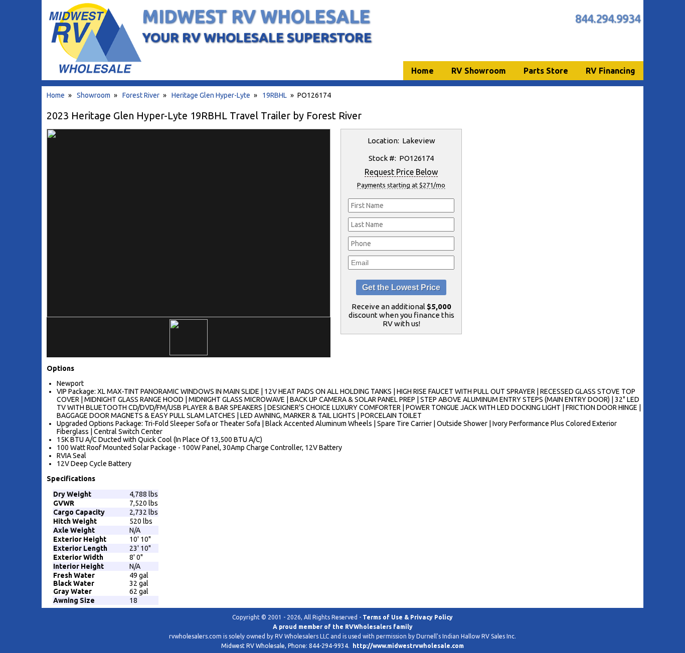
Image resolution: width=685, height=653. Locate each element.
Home (56, 95)
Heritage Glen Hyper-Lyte (211, 95)
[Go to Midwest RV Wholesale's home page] (94, 73)
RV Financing (610, 70)
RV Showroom (478, 70)
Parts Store (546, 70)
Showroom (93, 95)
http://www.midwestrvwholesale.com (408, 645)
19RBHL (274, 95)
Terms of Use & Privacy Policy (408, 617)
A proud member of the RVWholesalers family (343, 626)
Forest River (140, 95)
